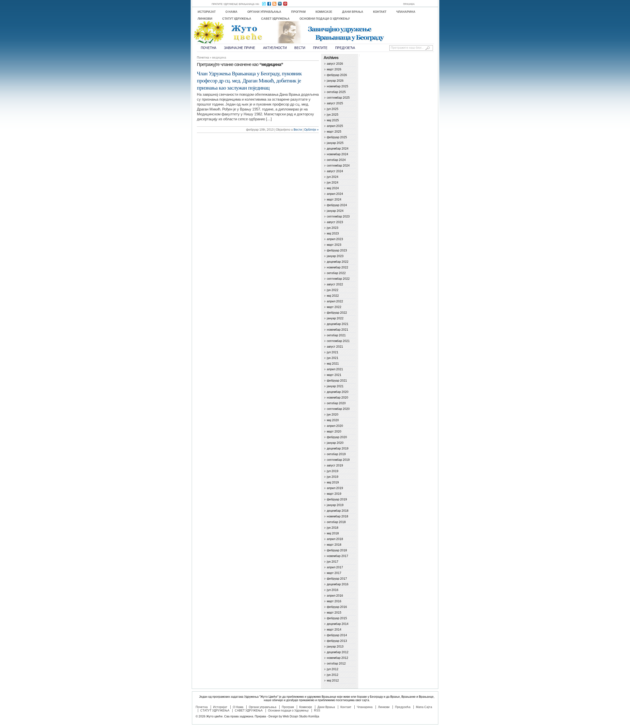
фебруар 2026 (337, 75)
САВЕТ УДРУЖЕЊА (275, 18)
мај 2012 (333, 680)
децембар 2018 (337, 510)
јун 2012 (332, 675)
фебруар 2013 (337, 641)
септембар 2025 (338, 97)
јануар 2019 (335, 505)
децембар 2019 (337, 448)
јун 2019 (332, 477)
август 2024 (335, 171)
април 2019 (335, 488)
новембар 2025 (337, 86)
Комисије (323, 12)
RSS (317, 710)
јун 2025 (332, 114)
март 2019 (334, 493)
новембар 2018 (337, 516)
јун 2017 (332, 561)
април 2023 (335, 239)
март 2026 (334, 69)
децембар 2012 (337, 652)
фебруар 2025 (337, 137)
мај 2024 (333, 188)
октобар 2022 (336, 273)
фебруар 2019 (337, 499)
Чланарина (405, 12)
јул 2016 (332, 590)
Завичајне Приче (239, 48)
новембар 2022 (337, 267)
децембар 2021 (337, 324)
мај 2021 (333, 363)
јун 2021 (332, 358)
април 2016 (335, 595)
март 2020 (334, 431)
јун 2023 (332, 228)
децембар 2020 (337, 392)
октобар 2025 (336, 92)
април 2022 (335, 301)
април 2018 (335, 539)
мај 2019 (333, 482)
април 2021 (335, 369)
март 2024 (334, 199)
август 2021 (335, 346)
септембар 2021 (338, 341)
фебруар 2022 (337, 312)
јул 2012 (332, 669)
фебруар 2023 (337, 250)
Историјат (207, 12)
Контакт (379, 12)
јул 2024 (332, 177)
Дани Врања (352, 12)
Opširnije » (311, 129)
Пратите (320, 48)
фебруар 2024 (337, 205)
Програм (298, 12)
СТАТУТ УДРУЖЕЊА (236, 18)
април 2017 (335, 567)
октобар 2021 (336, 335)
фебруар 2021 (337, 380)
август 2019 (335, 465)
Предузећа (345, 48)
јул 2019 (332, 471)
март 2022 (334, 307)
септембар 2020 (338, 409)
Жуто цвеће (214, 716)
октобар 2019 (336, 454)
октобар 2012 (336, 663)
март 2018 (334, 544)
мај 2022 (333, 295)
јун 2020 (332, 414)
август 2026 (335, 63)
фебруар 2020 (337, 437)
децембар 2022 (337, 261)
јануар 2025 (335, 143)
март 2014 (334, 629)
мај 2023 (333, 233)
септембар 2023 (338, 216)
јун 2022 (332, 290)
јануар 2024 (335, 211)
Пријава (409, 4)
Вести (299, 48)
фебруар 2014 (337, 635)
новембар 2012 (337, 658)
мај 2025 (333, 120)
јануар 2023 (335, 256)
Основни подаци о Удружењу (324, 18)
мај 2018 (333, 533)
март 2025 (334, 131)
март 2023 (334, 245)
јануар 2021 (335, 386)
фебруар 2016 (337, 607)
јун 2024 (332, 182)
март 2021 (334, 375)
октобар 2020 (336, 403)
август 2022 (335, 284)
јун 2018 (332, 527)
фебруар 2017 (337, 578)
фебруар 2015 (337, 618)
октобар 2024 (336, 160)
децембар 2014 (337, 624)
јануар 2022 (335, 318)
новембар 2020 (337, 397)
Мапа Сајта (424, 707)
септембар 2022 (338, 278)
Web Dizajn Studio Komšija (301, 716)
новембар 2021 (337, 329)
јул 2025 (332, 109)
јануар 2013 (335, 646)
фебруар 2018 (337, 550)
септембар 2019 (338, 460)
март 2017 (334, 573)
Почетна (208, 48)
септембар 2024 (338, 165)
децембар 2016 (337, 584)
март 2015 (334, 612)
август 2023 (335, 222)
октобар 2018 (336, 522)
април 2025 (335, 126)
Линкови (205, 18)
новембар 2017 (337, 556)
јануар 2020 (335, 443)
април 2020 (335, 426)
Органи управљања (264, 12)
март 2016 (334, 601)
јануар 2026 (335, 80)
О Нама (231, 12)
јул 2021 (332, 352)
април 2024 (335, 194)
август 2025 (335, 103)
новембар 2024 (337, 154)
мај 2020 (333, 420)
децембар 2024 (337, 148)
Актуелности (275, 48)
